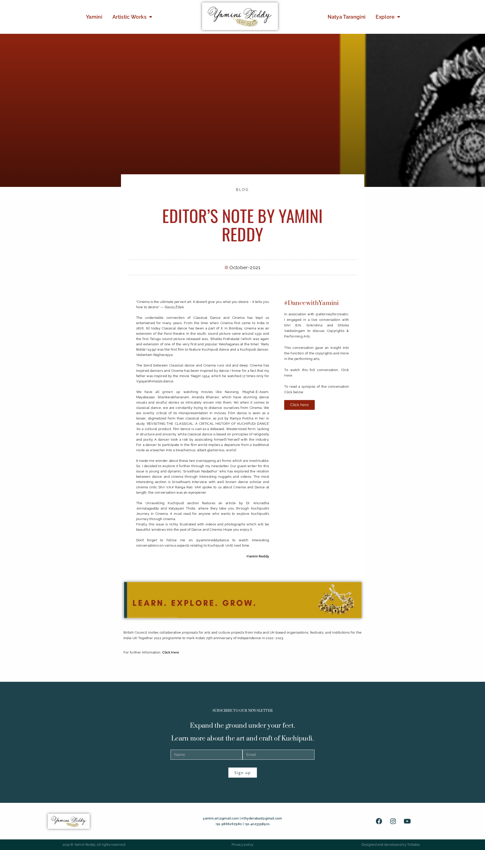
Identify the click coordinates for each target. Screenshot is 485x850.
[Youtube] (407, 821)
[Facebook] (379, 821)
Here (288, 375)
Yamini (94, 17)
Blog (242, 190)
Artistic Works (129, 17)
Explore (385, 17)
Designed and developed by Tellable (390, 844)
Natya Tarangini (347, 17)
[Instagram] (393, 821)
